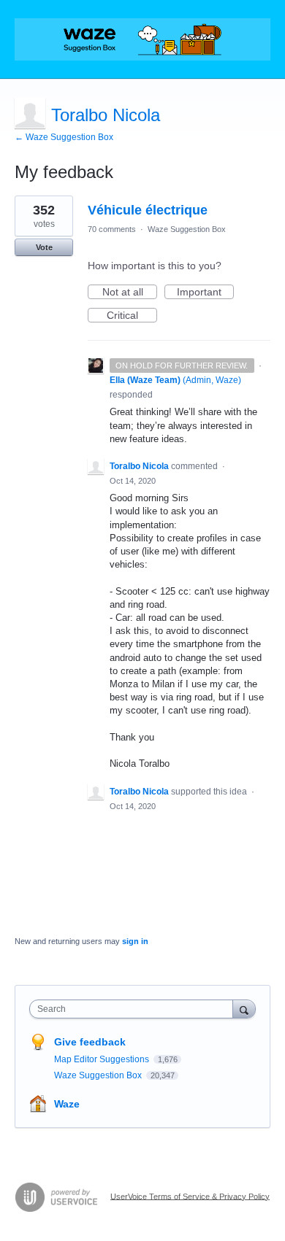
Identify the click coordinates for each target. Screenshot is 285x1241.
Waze (67, 1104)
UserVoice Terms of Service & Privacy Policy (190, 1195)
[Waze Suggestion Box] (142, 39)
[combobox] (134, 1009)
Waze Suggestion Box (187, 229)
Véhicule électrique (148, 210)
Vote (44, 247)
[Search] (244, 1009)
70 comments (112, 229)
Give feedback (90, 1042)
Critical (132, 315)
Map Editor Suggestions (102, 1059)
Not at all (129, 292)
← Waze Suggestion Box (64, 137)
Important (205, 292)
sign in (135, 941)
